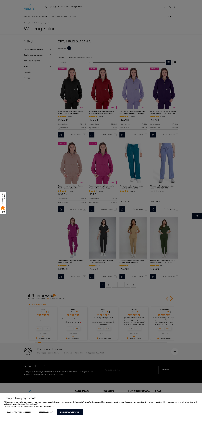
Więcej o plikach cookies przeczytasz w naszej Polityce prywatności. (29, 406)
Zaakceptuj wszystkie (69, 412)
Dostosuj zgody (46, 412)
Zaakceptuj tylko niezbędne (19, 412)
